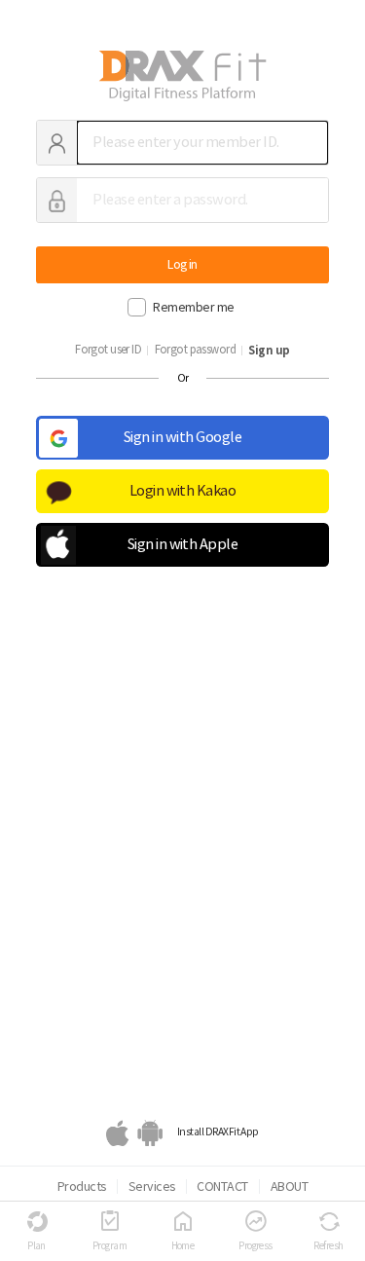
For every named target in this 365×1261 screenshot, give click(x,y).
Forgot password (195, 349)
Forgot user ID (108, 349)
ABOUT (289, 1186)
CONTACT (222, 1186)
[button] (182, 555)
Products (81, 1186)
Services (151, 1186)
